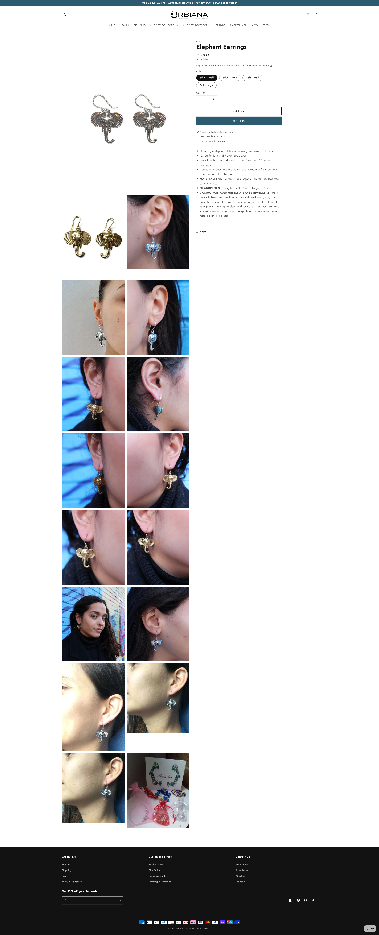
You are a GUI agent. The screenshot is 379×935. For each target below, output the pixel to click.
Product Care (156, 864)
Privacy (66, 876)
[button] (65, 14)
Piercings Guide (157, 876)
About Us (241, 876)
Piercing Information (160, 881)
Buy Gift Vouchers (72, 881)
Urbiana (179, 928)
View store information (212, 141)
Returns (66, 864)
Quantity (200, 92)
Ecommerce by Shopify (201, 928)
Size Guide (155, 870)
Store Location (244, 870)
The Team (241, 881)
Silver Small (207, 77)
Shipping (67, 870)
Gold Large (206, 85)
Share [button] (203, 231)
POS (185, 928)
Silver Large (230, 77)
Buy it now (238, 121)
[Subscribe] (119, 900)
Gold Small (252, 77)
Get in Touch (242, 864)
